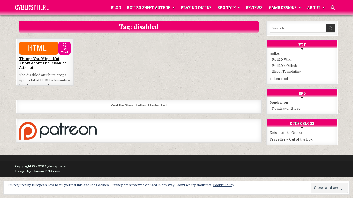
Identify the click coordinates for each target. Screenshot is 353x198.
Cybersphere (32, 7)
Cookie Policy (223, 185)
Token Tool (279, 79)
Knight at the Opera (286, 133)
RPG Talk (227, 7)
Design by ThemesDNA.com (37, 171)
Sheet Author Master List (146, 105)
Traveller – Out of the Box (291, 139)
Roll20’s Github (284, 66)
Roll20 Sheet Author (149, 7)
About (313, 7)
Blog (116, 7)
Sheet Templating (286, 71)
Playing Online (196, 7)
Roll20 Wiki (281, 59)
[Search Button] (333, 8)
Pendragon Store (286, 108)
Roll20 (275, 54)
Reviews (254, 7)
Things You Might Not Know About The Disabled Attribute (43, 63)
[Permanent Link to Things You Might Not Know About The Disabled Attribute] (45, 48)
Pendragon (279, 102)
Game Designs (283, 7)
